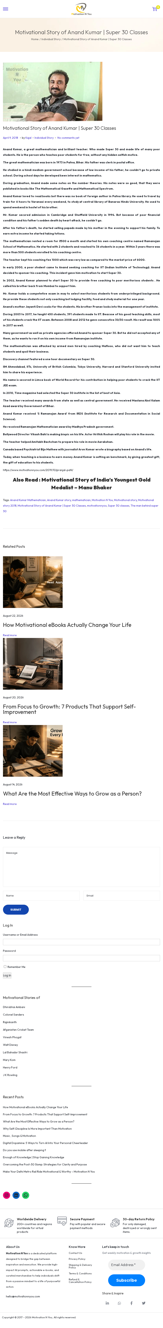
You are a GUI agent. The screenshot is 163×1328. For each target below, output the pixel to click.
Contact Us (75, 1252)
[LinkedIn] (16, 1195)
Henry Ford (10, 1067)
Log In (7, 975)
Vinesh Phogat (12, 1037)
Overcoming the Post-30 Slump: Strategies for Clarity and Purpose (45, 1164)
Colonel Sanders (13, 1014)
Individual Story (51, 39)
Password (9, 951)
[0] (154, 9)
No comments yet (68, 138)
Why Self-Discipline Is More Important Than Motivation (37, 1128)
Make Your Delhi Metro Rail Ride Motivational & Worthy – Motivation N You (49, 1171)
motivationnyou (97, 505)
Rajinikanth (10, 1022)
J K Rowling (10, 1075)
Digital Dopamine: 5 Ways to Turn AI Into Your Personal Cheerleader (45, 1143)
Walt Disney (10, 1045)
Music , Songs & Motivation (19, 1136)
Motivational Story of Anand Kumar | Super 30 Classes (52, 505)
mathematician (81, 500)
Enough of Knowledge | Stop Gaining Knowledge (33, 1157)
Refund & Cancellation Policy (80, 1280)
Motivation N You (102, 500)
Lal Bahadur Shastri (15, 1052)
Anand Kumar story (59, 500)
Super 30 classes (118, 505)
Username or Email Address (20, 934)
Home (35, 39)
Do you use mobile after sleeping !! (24, 1150)
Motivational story (125, 500)
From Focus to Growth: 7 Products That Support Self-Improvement (69, 709)
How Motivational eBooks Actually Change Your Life (67, 624)
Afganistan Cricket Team (18, 1029)
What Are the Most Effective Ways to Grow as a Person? (72, 793)
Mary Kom (9, 1060)
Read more (10, 635)
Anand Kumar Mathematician (28, 500)
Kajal (28, 138)
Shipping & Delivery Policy (80, 1266)
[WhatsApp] (25, 1195)
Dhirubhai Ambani (14, 1007)
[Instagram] (6, 1195)
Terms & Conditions (80, 1273)
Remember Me (16, 967)
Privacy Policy (77, 1258)
